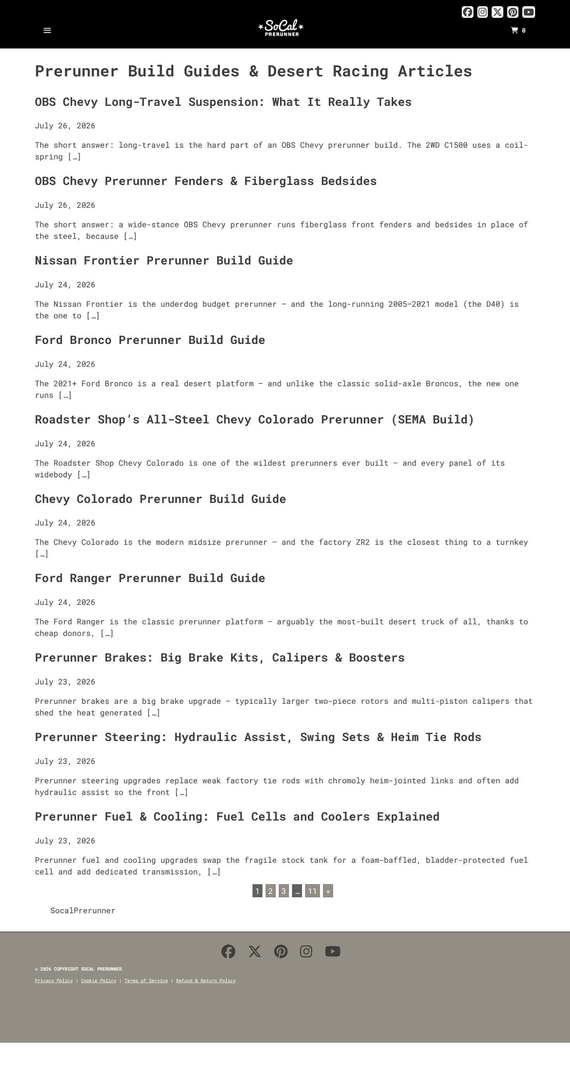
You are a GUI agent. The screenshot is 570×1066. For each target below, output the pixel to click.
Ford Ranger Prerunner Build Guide (150, 577)
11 (312, 891)
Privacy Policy (54, 980)
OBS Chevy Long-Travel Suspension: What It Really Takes (223, 101)
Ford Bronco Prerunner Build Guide (150, 339)
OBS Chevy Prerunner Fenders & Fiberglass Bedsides (206, 180)
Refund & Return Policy (206, 980)
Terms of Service (146, 980)
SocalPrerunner (83, 910)
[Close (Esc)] (2, 1051)
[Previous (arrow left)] (2, 1063)
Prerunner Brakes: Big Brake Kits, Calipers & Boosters (220, 657)
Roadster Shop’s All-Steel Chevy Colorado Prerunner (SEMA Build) (255, 419)
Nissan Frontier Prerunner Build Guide (164, 260)
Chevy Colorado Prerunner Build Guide (160, 498)
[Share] (11, 1051)
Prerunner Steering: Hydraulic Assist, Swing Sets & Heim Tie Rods (258, 736)
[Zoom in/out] (30, 1051)
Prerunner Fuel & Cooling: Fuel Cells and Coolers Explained (237, 816)
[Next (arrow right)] (11, 1063)
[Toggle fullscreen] (21, 1051)
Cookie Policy (98, 980)
